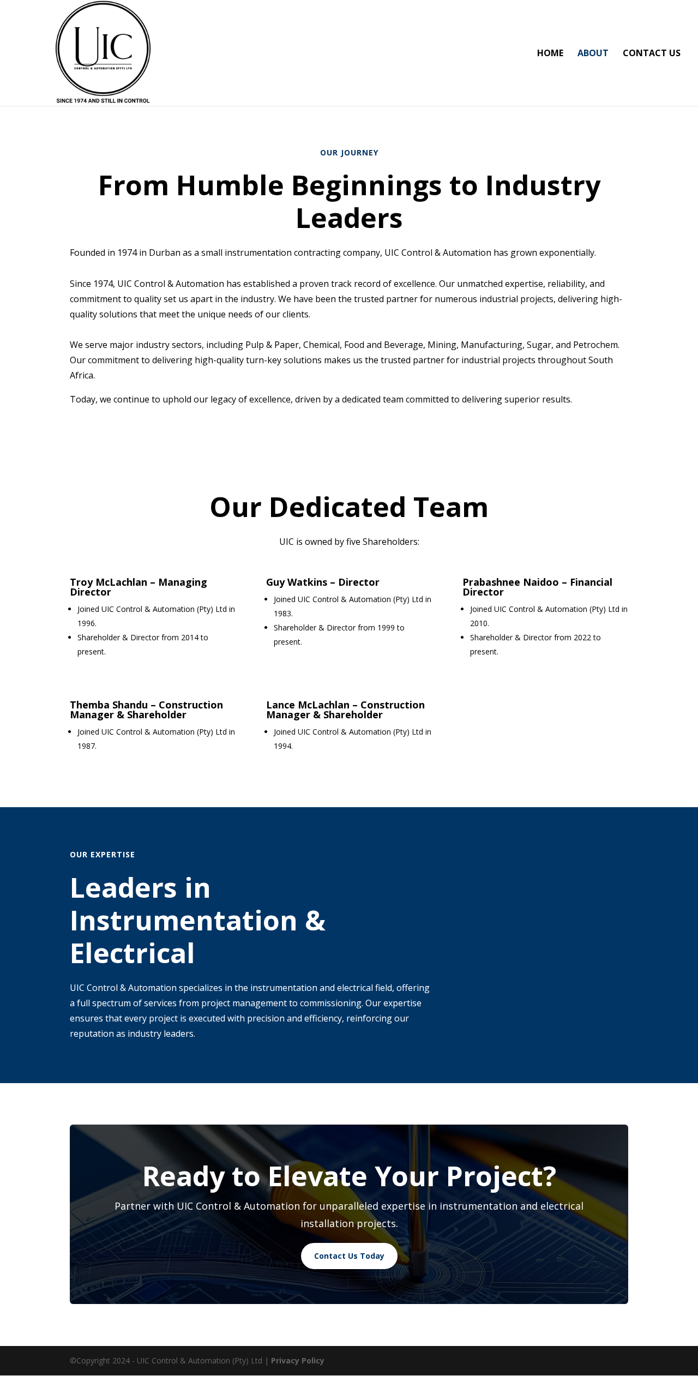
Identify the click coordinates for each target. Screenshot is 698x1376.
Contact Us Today (349, 1256)
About (593, 54)
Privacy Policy (297, 1360)
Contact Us (652, 54)
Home (550, 54)
